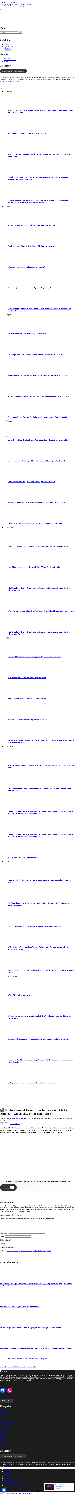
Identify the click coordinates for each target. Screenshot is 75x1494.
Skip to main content (10, 2)
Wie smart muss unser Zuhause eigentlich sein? (26, 267)
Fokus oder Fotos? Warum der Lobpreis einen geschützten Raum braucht (37, 417)
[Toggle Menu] (1, 88)
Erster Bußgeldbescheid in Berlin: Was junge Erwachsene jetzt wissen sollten (38, 440)
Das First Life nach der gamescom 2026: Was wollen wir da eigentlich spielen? (39, 546)
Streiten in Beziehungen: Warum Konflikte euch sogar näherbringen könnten (39, 1039)
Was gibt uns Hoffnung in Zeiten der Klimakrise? (27, 133)
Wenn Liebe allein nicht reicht (20, 995)
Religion (8, 315)
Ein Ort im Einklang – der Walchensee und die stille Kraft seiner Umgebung (38, 502)
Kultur (8, 861)
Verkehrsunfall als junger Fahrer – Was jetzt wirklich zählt (31, 482)
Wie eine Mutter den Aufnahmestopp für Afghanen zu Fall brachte (34, 657)
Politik (8, 638)
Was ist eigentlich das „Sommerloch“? (23, 857)
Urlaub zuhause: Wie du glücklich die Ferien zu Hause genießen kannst (36, 461)
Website (2, 1243)
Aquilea (9, 1251)
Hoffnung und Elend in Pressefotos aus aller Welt (27, 699)
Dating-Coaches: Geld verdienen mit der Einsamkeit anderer (32, 1083)
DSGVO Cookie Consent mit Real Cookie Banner (15, 1493)
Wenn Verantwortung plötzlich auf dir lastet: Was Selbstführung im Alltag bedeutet (41, 611)
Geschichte (38, 1251)
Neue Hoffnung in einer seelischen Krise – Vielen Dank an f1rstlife (34, 567)
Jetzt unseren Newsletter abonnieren (13, 71)
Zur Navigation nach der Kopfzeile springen (17, 4)
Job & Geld (9, 746)
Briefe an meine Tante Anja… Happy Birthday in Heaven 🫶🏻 (32, 246)
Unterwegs (9, 421)
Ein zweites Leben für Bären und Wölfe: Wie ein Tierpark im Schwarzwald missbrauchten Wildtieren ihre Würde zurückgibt (38, 201)
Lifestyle (8, 206)
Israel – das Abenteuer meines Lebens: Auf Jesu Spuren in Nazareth (35, 523)
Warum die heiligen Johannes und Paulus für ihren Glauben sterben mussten (38, 396)
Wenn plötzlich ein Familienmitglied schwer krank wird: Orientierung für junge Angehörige (36, 1348)
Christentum (24, 1251)
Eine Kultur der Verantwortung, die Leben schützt (28, 719)
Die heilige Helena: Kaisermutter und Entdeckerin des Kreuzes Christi (35, 354)
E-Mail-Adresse (5, 1240)
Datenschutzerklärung (11, 81)
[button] (14, 1482)
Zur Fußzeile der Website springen (14, 6)
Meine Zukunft (10, 527)
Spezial (3, 1442)
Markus (49, 1251)
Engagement (9, 91)
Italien (44, 1251)
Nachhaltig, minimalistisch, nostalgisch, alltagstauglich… (30, 288)
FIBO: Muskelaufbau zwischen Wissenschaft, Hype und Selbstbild (34, 926)
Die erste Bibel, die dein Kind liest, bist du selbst (27, 334)
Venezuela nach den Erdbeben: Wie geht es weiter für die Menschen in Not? (38, 375)
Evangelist (31, 1251)
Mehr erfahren (6, 1401)
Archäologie (16, 1251)
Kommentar (4, 1233)
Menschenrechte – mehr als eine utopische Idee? (27, 678)
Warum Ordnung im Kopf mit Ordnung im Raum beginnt (31, 225)
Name (2, 1236)
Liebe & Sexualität (11, 976)
